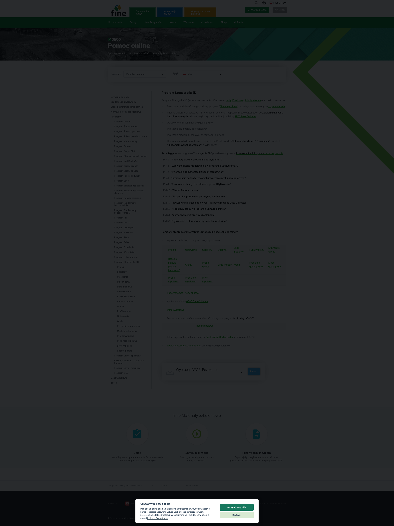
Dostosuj (236, 515)
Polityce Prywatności (157, 518)
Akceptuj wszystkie (236, 507)
